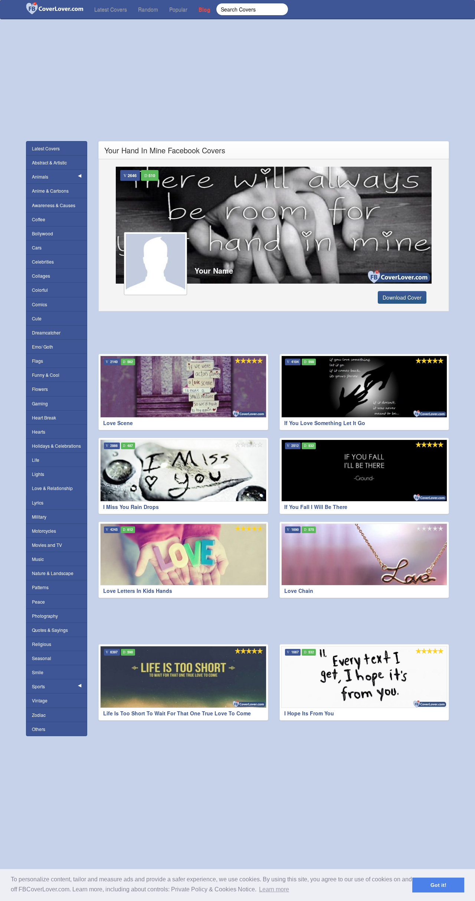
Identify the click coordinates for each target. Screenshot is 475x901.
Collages (41, 275)
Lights (38, 474)
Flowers (40, 389)
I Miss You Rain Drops (131, 506)
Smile (37, 672)
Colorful (40, 290)
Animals (40, 176)
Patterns (40, 587)
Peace (38, 601)
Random (148, 9)
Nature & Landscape (52, 573)
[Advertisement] (237, 89)
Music (38, 559)
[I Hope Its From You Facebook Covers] (364, 677)
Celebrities (43, 261)
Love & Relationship (52, 488)
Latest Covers (110, 9)
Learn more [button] (274, 889)
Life (35, 460)
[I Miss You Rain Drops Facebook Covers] (183, 471)
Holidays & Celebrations (56, 446)
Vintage (40, 700)
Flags (37, 361)
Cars (37, 247)
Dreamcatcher (46, 332)
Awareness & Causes (53, 205)
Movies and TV (47, 545)
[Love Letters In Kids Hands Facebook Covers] (183, 554)
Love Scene (118, 423)
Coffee (38, 219)
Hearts (38, 431)
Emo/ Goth (42, 346)
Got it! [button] (438, 885)
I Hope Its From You (309, 713)
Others (38, 729)
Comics (39, 304)
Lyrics (37, 502)
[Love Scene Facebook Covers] (183, 387)
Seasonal (41, 658)
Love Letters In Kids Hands (137, 590)
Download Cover (402, 297)
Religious (41, 644)
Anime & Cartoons (50, 190)
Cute (37, 318)
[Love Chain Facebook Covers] (364, 554)
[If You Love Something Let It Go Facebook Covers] (364, 387)
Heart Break (44, 417)
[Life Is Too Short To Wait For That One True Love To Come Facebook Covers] (183, 677)
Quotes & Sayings (50, 630)
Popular (178, 9)
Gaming (40, 403)
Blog (204, 9)
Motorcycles (44, 531)
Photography (45, 616)
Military (39, 516)
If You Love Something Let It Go (324, 423)
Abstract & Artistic (49, 162)
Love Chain (298, 590)
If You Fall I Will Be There (315, 506)
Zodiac (39, 715)
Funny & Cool (45, 375)
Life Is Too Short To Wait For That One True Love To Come (177, 713)
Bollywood (42, 233)
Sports (38, 686)
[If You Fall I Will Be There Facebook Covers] (364, 471)
